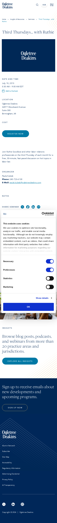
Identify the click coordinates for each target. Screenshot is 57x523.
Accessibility (7, 462)
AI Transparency (8, 485)
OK (28, 307)
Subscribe (6, 451)
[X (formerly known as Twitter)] (4, 504)
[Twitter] (22, 207)
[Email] (38, 207)
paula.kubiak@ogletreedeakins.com (25, 182)
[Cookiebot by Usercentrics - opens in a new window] (42, 214)
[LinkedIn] (33, 207)
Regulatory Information (11, 468)
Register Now (15, 133)
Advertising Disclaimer (11, 473)
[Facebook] (27, 207)
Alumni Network (8, 445)
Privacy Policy (7, 479)
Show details (42, 298)
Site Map (5, 456)
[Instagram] (22, 504)
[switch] (50, 270)
